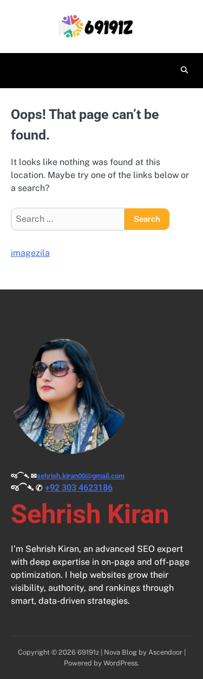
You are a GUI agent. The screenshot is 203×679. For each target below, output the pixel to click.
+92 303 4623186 (79, 488)
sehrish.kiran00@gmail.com (81, 476)
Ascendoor (165, 652)
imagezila (30, 253)
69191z (88, 652)
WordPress (120, 663)
